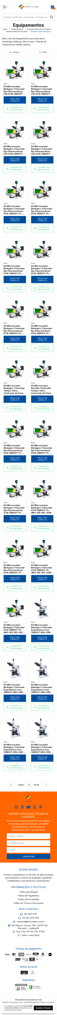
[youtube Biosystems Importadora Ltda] (28, 807)
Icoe (5, 84)
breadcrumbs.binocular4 (16, 31)
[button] (15, 108)
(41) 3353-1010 (30, 914)
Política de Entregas (29, 892)
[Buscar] (51, 17)
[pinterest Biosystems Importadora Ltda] (41, 807)
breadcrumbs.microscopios (39, 29)
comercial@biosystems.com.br (30, 921)
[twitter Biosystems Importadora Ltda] (35, 807)
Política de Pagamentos (28, 895)
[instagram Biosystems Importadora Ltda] (16, 807)
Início (5, 29)
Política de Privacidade (28, 899)
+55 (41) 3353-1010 (30, 918)
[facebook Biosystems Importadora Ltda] (22, 807)
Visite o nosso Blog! (30, 935)
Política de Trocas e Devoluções (28, 903)
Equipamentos (17, 29)
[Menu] (5, 6)
